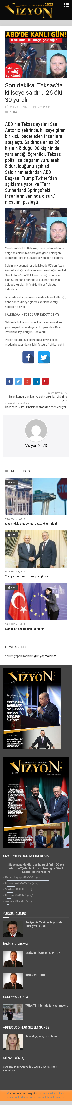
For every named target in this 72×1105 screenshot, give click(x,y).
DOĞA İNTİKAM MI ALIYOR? (42, 953)
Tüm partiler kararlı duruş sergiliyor (26, 576)
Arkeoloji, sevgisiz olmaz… (42, 1036)
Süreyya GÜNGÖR (17, 997)
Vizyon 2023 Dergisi (22, 1093)
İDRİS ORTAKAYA (15, 944)
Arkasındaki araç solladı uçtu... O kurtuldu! (31, 523)
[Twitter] (43, 357)
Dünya (13, 112)
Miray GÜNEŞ (13, 1058)
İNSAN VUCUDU (35, 975)
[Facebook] (28, 357)
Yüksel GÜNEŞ (14, 914)
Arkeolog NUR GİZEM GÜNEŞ (26, 1027)
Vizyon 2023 (44, 107)
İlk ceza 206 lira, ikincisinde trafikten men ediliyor (35, 407)
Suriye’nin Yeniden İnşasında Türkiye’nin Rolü (43, 924)
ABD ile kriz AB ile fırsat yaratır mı (25, 628)
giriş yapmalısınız (45, 656)
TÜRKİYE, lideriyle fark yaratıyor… (46, 1005)
